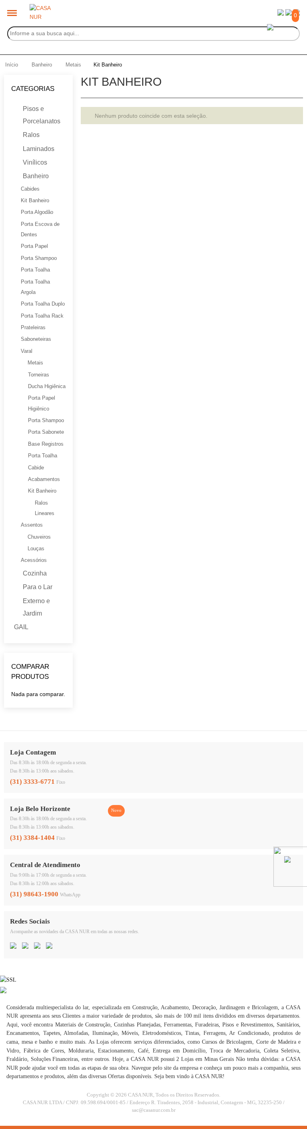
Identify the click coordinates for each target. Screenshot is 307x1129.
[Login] (280, 13)
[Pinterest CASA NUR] (37, 946)
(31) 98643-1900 (34, 894)
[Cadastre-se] (288, 13)
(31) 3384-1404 (32, 837)
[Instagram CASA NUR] (25, 946)
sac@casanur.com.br (153, 1110)
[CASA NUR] (42, 8)
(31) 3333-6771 (32, 781)
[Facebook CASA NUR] (13, 946)
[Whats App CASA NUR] (49, 946)
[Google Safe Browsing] (3, 991)
